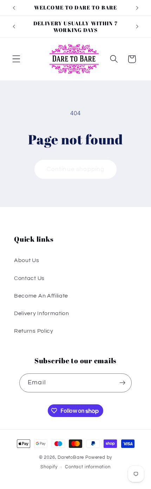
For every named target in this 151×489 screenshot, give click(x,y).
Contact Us (29, 278)
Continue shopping (76, 169)
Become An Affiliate (41, 296)
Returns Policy (33, 331)
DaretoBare (71, 457)
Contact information (87, 467)
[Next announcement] (137, 7)
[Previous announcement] (13, 7)
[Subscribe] (122, 382)
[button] (16, 59)
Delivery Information (41, 313)
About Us (26, 260)
